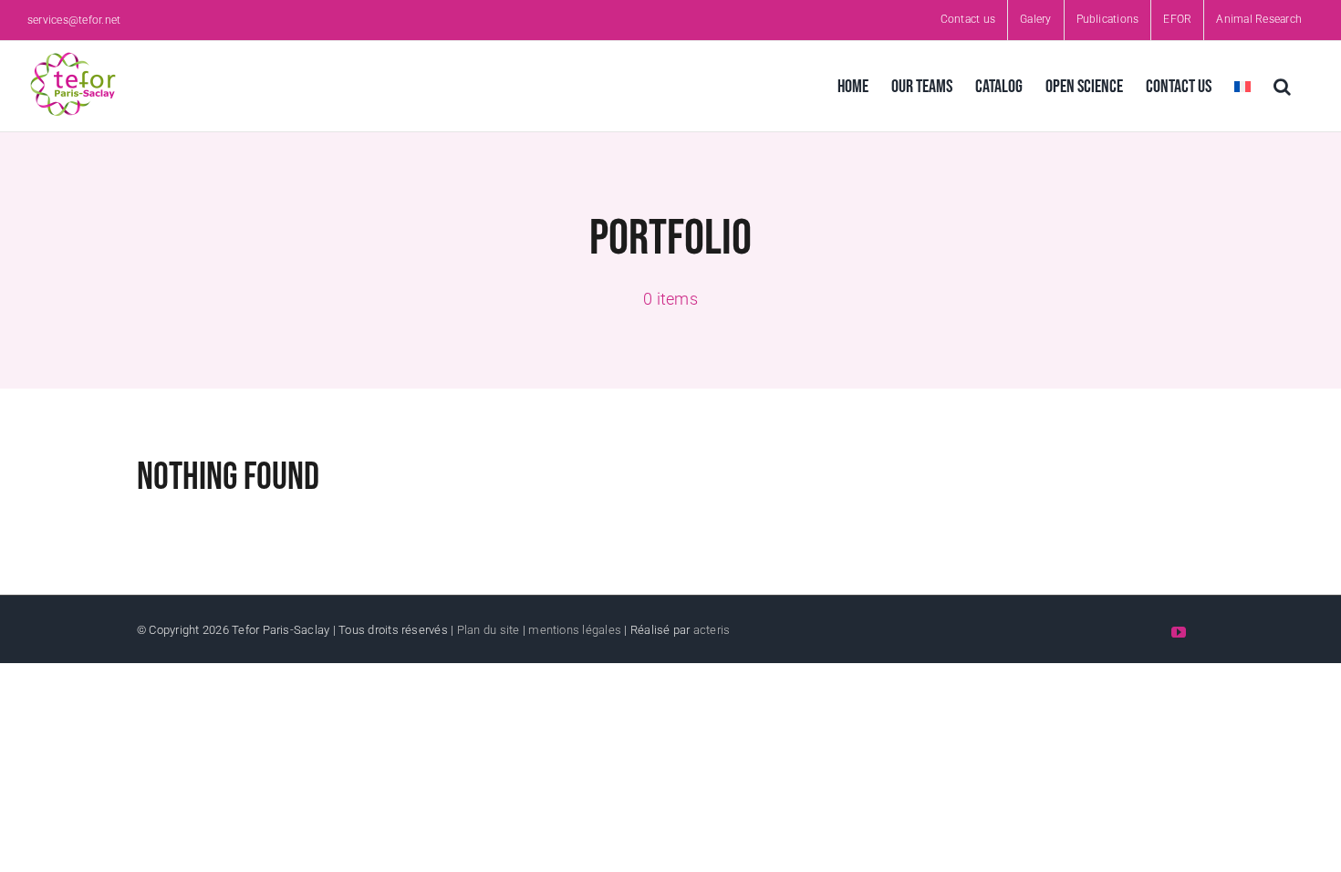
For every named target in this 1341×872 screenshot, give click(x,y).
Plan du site (488, 630)
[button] (1282, 86)
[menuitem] (1242, 86)
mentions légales (574, 630)
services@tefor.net (73, 20)
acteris (712, 630)
